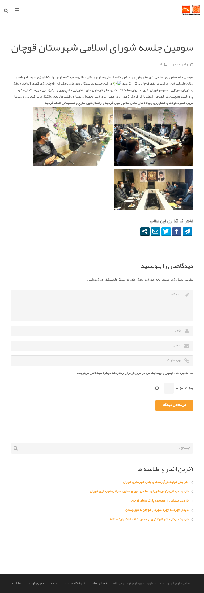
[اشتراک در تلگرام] (187, 231)
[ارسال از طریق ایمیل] (155, 231)
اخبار (159, 64)
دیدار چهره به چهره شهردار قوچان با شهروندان (157, 510)
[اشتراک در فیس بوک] (176, 231)
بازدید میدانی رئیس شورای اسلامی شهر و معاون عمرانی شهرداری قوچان (139, 492)
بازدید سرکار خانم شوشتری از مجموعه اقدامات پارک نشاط (149, 519)
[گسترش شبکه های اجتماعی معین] (145, 231)
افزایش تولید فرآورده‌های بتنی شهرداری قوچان (156, 482)
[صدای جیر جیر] (166, 231)
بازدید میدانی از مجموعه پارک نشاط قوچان (160, 501)
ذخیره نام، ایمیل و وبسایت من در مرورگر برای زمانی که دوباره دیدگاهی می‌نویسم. (131, 373)
